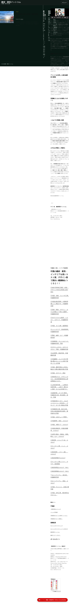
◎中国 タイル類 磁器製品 (59, 326)
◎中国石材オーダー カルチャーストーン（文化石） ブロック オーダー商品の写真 (59, 403)
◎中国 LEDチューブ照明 (59, 417)
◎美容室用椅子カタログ (58, 458)
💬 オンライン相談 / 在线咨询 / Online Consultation (52, 600)
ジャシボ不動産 (54, 512)
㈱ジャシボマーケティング (57, 525)
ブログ (17, 11)
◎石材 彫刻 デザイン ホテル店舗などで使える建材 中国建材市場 (59, 312)
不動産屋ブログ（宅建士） (57, 518)
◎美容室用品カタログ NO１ (60, 467)
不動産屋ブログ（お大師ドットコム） (59, 515)
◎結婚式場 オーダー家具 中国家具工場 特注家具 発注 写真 (59, 395)
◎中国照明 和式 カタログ (59, 421)
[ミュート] (65, 17)
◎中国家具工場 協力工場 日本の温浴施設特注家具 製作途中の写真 (59, 411)
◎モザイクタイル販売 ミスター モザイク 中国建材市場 (59, 320)
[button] (59, 13)
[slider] (59, 17)
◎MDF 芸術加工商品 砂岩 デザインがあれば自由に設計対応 (60, 290)
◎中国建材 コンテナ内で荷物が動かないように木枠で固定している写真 (59, 361)
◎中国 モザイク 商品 (58, 373)
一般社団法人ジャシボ (56, 509)
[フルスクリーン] (67, 17)
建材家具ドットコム (55, 532)
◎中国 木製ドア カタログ (59, 424)
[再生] (52, 17)
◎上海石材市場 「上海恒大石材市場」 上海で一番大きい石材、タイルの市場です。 (59, 387)
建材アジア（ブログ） (56, 535)
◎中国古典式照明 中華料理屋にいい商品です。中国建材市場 (59, 304)
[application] (60, 13)
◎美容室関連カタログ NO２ (60, 471)
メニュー (64, 2)
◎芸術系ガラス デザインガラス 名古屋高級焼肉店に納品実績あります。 (59, 379)
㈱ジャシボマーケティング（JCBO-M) (59, 529)
